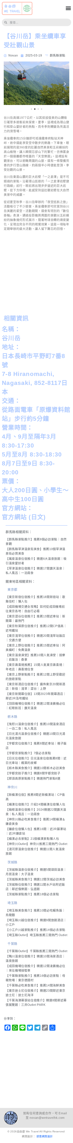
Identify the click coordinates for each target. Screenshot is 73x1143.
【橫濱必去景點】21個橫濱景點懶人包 (32, 838)
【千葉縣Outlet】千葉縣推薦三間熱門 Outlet (36, 951)
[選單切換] (68, 8)
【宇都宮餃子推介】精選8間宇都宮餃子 (33, 773)
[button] (8, 84)
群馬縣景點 (57, 55)
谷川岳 (11, 338)
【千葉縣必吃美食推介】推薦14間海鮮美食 (35, 985)
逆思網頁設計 (44, 1136)
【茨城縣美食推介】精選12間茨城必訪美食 (35, 879)
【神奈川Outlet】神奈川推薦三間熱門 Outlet (36, 844)
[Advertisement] (36, 273)
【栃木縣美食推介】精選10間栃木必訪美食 (35, 768)
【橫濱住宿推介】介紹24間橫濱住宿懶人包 (35, 804)
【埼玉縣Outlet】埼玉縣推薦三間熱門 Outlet (36, 935)
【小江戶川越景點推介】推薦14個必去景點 (35, 929)
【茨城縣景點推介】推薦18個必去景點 (32, 894)
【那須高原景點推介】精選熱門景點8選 (33, 778)
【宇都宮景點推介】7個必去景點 (28, 753)
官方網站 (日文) (24, 517)
